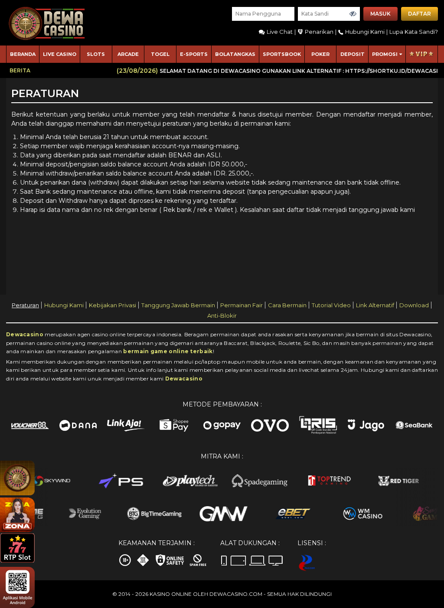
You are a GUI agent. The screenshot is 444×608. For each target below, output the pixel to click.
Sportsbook (282, 54)
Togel (160, 54)
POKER (320, 54)
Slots (96, 54)
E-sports (194, 54)
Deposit (352, 54)
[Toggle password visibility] (352, 14)
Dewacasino (24, 334)
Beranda (23, 54)
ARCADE (128, 54)
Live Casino (59, 54)
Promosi (385, 54)
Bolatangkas (235, 54)
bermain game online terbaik (167, 351)
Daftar (419, 13)
